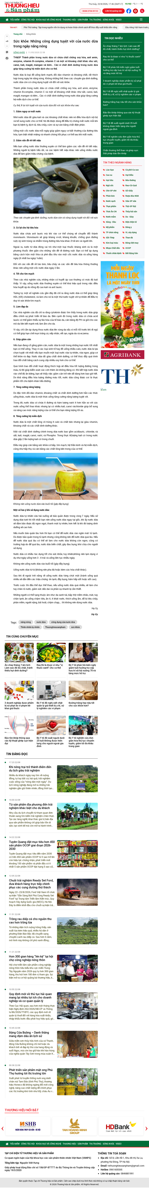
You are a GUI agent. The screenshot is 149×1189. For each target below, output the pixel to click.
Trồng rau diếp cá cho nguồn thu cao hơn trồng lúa (30, 920)
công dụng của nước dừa (63, 622)
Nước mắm (111, 216)
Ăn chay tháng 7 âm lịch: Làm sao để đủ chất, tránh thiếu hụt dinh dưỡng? (19, 668)
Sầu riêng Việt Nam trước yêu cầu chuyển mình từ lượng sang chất (98, 27)
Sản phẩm (83, 20)
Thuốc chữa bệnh (113, 253)
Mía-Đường (130, 180)
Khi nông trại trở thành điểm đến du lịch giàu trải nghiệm (30, 768)
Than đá (129, 237)
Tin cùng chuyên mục (22, 636)
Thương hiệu (69, 20)
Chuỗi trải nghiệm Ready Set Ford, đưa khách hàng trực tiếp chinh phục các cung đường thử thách (31, 884)
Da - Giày (129, 216)
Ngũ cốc (109, 185)
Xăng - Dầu (111, 222)
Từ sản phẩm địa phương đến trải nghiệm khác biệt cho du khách (31, 806)
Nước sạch (111, 201)
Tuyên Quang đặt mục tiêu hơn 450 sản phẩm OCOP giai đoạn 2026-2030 (32, 845)
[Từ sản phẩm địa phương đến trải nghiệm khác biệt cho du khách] (77, 816)
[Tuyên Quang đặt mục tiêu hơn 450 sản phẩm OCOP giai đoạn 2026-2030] (77, 853)
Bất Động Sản (131, 253)
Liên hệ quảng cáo (113, 10)
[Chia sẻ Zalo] (7, 52)
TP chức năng (112, 232)
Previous (2, 1126)
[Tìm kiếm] (142, 11)
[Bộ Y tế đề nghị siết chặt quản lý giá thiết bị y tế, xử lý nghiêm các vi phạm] (51, 690)
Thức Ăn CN (111, 211)
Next (146, 1126)
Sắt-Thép (110, 237)
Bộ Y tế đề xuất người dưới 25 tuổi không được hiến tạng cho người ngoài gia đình (50, 742)
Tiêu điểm (14, 20)
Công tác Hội (28, 20)
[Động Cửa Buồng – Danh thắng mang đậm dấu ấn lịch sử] (77, 1044)
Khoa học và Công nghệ (48, 20)
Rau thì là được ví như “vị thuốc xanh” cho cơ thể (50, 666)
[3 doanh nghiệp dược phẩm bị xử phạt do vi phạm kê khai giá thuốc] (19, 690)
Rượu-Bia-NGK (132, 195)
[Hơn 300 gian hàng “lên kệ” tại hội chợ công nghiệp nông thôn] (77, 968)
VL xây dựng (131, 232)
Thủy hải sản (131, 211)
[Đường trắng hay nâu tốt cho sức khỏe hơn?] (83, 690)
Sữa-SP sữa (130, 201)
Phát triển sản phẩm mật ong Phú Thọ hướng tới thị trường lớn (31, 1071)
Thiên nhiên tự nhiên (30, 627)
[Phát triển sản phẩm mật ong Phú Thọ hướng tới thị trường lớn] (77, 1081)
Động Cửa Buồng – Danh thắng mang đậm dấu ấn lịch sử (29, 1034)
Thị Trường (95, 20)
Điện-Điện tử (131, 222)
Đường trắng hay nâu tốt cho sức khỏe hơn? (81, 704)
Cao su (109, 175)
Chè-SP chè (111, 190)
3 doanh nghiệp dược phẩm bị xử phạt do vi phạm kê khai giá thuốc (19, 705)
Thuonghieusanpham (55, 627)
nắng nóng (26, 622)
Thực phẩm (111, 206)
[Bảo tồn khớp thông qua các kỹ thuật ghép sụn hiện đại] (19, 725)
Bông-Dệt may (131, 242)
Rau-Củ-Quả (131, 185)
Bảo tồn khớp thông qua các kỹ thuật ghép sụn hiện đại (19, 741)
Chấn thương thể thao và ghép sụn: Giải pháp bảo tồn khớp (121, 152)
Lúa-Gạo (110, 169)
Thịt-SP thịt (130, 206)
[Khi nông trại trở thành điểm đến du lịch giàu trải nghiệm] (77, 778)
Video (118, 20)
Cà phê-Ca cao (132, 169)
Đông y (128, 227)
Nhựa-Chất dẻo (113, 248)
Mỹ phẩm (110, 227)
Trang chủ (17, 34)
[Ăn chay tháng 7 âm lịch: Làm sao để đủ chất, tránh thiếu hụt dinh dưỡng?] (19, 652)
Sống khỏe (108, 20)
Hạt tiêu (109, 180)
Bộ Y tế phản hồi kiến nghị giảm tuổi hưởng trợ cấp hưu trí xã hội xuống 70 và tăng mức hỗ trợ (82, 669)
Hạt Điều (129, 175)
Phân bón (110, 195)
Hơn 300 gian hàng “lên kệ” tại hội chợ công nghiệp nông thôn (31, 958)
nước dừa (41, 622)
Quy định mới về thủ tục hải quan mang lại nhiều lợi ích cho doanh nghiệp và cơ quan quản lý (30, 997)
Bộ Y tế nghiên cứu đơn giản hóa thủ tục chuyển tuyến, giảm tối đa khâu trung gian (81, 742)
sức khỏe (75, 627)
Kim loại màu (112, 242)
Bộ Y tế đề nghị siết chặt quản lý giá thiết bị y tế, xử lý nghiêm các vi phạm (50, 705)
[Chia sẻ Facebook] (7, 58)
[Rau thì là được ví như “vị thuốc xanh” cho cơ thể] (51, 652)
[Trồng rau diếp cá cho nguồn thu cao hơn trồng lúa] (77, 930)
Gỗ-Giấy (129, 190)
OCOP (128, 248)
